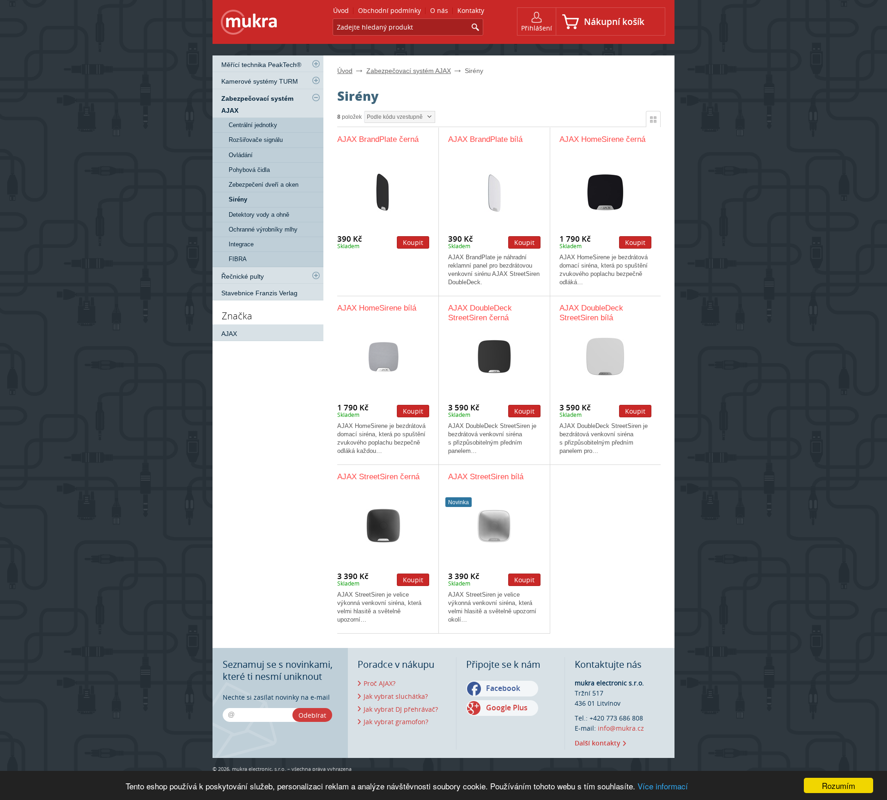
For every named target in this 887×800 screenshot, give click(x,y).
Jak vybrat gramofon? (396, 721)
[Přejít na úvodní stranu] (249, 23)
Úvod (344, 70)
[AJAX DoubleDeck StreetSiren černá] (494, 356)
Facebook (503, 688)
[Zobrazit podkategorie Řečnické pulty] (316, 275)
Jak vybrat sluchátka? (396, 696)
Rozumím (838, 785)
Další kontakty (597, 743)
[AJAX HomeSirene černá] (605, 192)
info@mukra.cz (621, 728)
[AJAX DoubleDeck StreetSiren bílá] (605, 356)
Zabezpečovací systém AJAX (408, 70)
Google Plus (507, 707)
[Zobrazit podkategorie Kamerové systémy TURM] (316, 80)
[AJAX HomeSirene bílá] (383, 357)
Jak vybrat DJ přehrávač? (401, 709)
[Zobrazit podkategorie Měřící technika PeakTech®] (316, 63)
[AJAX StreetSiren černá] (383, 525)
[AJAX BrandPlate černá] (383, 192)
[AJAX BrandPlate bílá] (494, 192)
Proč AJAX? (379, 683)
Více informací (663, 786)
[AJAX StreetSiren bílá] (494, 525)
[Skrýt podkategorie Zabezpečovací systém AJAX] (316, 97)
